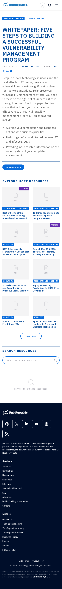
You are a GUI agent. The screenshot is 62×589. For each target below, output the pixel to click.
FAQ (4, 492)
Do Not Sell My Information (15, 501)
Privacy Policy (37, 561)
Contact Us (7, 471)
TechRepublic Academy (13, 528)
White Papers (36, 18)
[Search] (49, 5)
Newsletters (8, 475)
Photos (5, 541)
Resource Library (13, 18)
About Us (6, 466)
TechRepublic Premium (12, 532)
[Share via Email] (11, 71)
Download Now (13, 167)
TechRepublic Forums (12, 524)
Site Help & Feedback (12, 488)
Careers (6, 505)
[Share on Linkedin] (7, 71)
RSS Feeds (7, 479)
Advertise (7, 497)
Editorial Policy (9, 550)
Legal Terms (24, 561)
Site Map (6, 484)
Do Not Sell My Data (41, 577)
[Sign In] (42, 5)
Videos (5, 545)
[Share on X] (3, 71)
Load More (31, 336)
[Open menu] (57, 5)
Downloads (7, 519)
